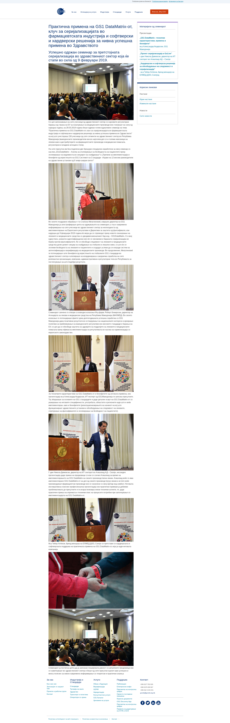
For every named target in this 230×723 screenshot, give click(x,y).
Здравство (74, 692)
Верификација (99, 687)
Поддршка (139, 12)
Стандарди (117, 12)
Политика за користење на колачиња (95, 719)
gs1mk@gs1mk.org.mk (147, 693)
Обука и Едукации (100, 684)
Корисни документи (124, 699)
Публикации (121, 684)
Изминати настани (148, 104)
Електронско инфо (124, 687)
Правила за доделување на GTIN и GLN (126, 710)
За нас (74, 12)
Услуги (128, 12)
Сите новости (146, 116)
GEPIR (96, 689)
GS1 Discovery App (124, 701)
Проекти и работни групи (56, 691)
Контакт (50, 694)
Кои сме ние (51, 684)
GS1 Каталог (98, 698)
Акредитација (98, 692)
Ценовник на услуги (101, 700)
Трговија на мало (77, 689)
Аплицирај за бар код (176, 1)
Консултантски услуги (101, 695)
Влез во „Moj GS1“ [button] (159, 12)
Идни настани (146, 99)
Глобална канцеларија (160, 1)
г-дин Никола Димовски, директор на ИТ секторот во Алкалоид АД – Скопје (157, 56)
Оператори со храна (78, 697)
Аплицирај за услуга (88, 12)
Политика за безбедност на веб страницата (63, 719)
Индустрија (104, 12)
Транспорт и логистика (79, 694)
